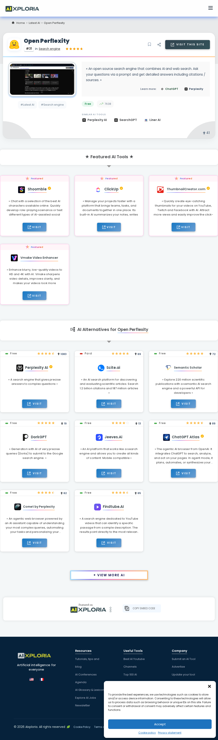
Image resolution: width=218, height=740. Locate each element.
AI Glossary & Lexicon (89, 690)
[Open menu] (210, 8)
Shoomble (37, 189)
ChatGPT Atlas (185, 437)
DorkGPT (39, 437)
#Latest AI (27, 105)
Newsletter (82, 705)
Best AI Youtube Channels (134, 663)
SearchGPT (128, 120)
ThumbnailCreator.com (186, 189)
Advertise (178, 667)
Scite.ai (113, 367)
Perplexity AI (97, 120)
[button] (209, 686)
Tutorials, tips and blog (87, 663)
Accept (160, 724)
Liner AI (155, 120)
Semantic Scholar (188, 367)
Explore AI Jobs (85, 698)
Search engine (49, 49)
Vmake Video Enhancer (39, 258)
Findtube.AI (113, 506)
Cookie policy (147, 732)
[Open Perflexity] (42, 79)
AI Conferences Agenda (86, 678)
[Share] (159, 44)
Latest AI (34, 23)
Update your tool (183, 674)
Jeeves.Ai (113, 437)
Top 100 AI (130, 674)
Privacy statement (169, 732)
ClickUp (111, 189)
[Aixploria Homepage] (24, 8)
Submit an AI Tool (183, 659)
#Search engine (52, 105)
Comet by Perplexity (39, 506)
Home (20, 23)
